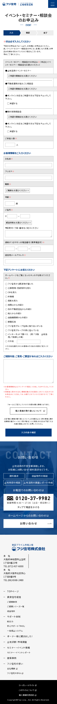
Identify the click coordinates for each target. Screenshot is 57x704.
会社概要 (11, 668)
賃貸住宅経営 (14, 597)
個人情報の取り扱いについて (28, 410)
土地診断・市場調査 (17, 641)
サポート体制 (14, 616)
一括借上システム (15, 630)
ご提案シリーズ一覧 (15, 606)
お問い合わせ (28, 523)
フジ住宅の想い (15, 663)
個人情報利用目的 (26, 695)
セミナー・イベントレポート (19, 652)
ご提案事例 (12, 601)
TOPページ (13, 591)
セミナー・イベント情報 (18, 647)
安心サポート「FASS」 (16, 626)
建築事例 (11, 658)
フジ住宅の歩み (14, 673)
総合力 (10, 621)
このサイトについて (26, 690)
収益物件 (11, 611)
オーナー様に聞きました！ (20, 636)
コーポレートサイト (26, 685)
